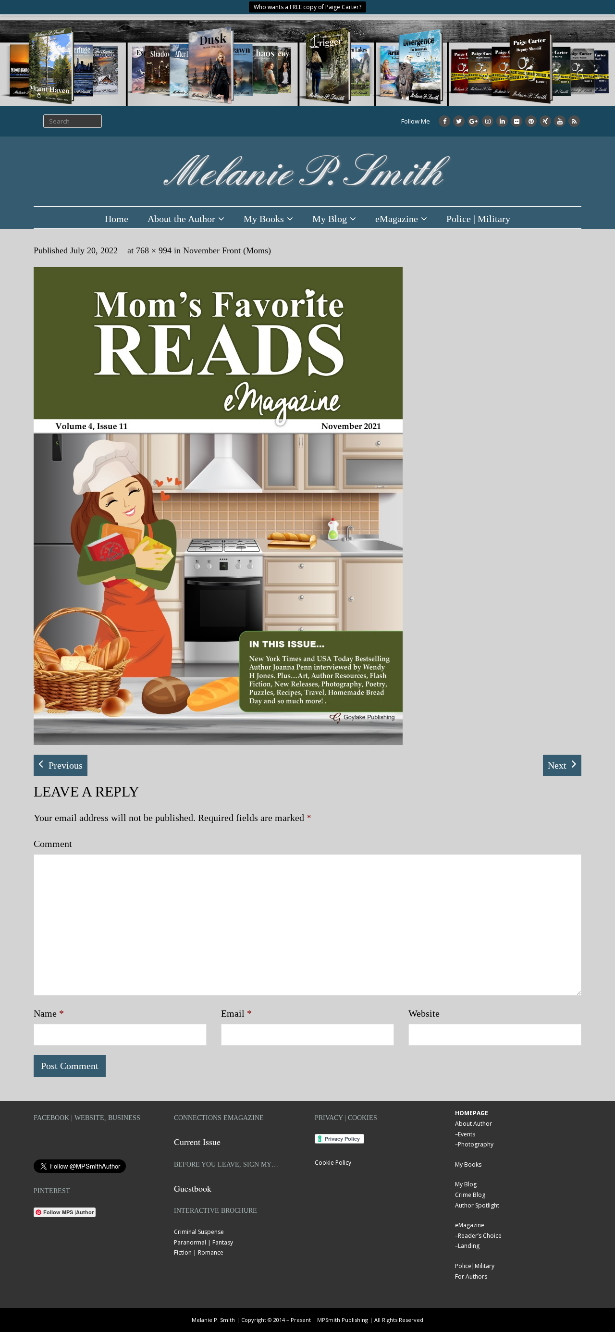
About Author (473, 1124)
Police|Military (474, 1266)
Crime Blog (470, 1195)
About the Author (181, 218)
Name (49, 1013)
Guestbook (192, 1188)
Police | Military (478, 218)
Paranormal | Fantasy (203, 1242)
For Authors (471, 1276)
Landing (469, 1246)
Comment (53, 843)
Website (424, 1013)
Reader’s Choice (480, 1236)
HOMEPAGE (471, 1113)
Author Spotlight (477, 1205)
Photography (475, 1144)
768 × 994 (154, 250)
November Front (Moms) (227, 250)
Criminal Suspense (199, 1232)
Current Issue (197, 1141)
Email (236, 1013)
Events (466, 1134)
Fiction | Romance (198, 1252)
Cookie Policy (333, 1162)
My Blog (329, 218)
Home (116, 218)
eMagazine (396, 218)
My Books (264, 218)
